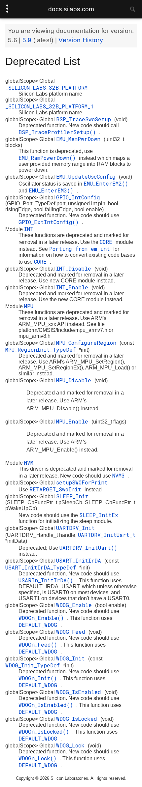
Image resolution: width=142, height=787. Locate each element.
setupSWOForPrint (82, 482)
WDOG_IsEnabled (80, 691)
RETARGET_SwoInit (57, 489)
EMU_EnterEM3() (53, 190)
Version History (80, 40)
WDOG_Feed (72, 631)
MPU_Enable (73, 421)
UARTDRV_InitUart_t (107, 534)
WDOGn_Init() (39, 678)
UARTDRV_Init (75, 527)
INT (28, 228)
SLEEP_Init (72, 496)
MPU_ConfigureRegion (88, 342)
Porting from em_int (81, 248)
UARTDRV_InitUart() (88, 547)
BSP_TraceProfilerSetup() (58, 132)
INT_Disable (75, 268)
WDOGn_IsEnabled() (47, 704)
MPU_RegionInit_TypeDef (42, 349)
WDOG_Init (72, 658)
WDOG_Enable (75, 604)
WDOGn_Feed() (39, 644)
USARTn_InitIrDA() (47, 580)
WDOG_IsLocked (78, 718)
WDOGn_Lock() (39, 758)
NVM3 (120, 475)
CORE (108, 241)
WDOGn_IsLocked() (45, 731)
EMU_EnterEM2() (106, 183)
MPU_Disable (75, 380)
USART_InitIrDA (80, 560)
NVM (28, 462)
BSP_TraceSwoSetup (85, 119)
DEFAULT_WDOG (39, 624)
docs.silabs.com (71, 9)
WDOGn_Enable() (42, 617)
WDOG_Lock (72, 745)
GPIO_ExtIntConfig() (50, 222)
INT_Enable (73, 287)
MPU (28, 306)
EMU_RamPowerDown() (48, 157)
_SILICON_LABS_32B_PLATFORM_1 (49, 106)
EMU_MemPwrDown (80, 138)
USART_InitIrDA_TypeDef (42, 567)
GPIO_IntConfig (78, 197)
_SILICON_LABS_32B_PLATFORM (46, 87)
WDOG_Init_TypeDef (34, 665)
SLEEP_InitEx (98, 514)
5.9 (27, 40)
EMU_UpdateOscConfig (87, 176)
